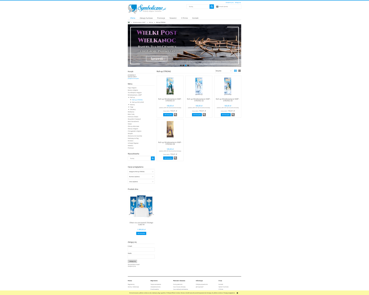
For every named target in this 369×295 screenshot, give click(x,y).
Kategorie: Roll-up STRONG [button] (136, 171)
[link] (184, 45)
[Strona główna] (147, 9)
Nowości (130, 145)
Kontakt (221, 284)
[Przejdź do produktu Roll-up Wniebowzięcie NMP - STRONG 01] (170, 86)
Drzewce (130, 141)
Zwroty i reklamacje (133, 287)
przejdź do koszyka (133, 78)
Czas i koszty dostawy (179, 287)
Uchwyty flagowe (133, 143)
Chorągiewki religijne (134, 131)
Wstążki (130, 133)
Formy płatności (177, 284)
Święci (130, 124)
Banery (132, 104)
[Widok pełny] (239, 71)
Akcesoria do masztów (135, 136)
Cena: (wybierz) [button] (133, 181)
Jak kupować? (200, 287)
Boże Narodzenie (133, 121)
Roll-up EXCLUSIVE (138, 102)
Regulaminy (131, 284)
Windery (133, 109)
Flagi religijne (132, 88)
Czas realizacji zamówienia (180, 289)
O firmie (221, 289)
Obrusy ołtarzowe (133, 126)
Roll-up (132, 97)
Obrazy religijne (133, 129)
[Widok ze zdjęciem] (235, 71)
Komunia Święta (133, 117)
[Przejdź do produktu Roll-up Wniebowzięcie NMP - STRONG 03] (228, 86)
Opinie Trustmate (224, 287)
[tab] (181, 65)
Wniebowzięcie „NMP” (135, 95)
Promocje (131, 148)
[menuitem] (132, 18)
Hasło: (130, 253)
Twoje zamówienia (155, 284)
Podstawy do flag (133, 138)
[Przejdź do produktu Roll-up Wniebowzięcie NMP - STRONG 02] (199, 86)
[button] (175, 114)
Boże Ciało (131, 114)
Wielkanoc (131, 112)
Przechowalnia (154, 289)
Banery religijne (133, 90)
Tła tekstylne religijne (135, 92)
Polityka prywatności (202, 284)
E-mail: (130, 246)
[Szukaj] (211, 6)
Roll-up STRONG (137, 100)
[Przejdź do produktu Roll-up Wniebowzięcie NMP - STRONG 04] (170, 130)
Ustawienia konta (155, 287)
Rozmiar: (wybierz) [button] (134, 176)
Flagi (131, 107)
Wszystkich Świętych (134, 119)
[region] (184, 45)
